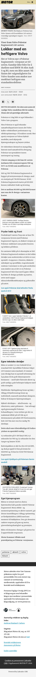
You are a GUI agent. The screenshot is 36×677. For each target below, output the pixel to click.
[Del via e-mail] (13, 102)
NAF (28, 637)
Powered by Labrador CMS (18, 672)
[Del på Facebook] (3, 102)
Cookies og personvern (14, 661)
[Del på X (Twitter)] (8, 102)
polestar (6, 552)
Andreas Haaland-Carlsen (14, 623)
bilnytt (5, 556)
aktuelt (15, 552)
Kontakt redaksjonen (12, 642)
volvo (23, 552)
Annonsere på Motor (12, 645)
